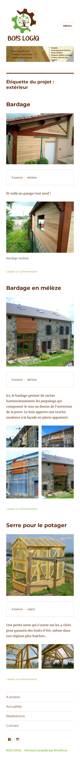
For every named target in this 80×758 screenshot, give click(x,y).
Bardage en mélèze (33, 288)
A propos (13, 697)
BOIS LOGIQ (13, 750)
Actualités (14, 706)
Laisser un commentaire (21, 271)
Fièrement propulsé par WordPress (45, 750)
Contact (12, 726)
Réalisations (15, 716)
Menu (67, 25)
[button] (22, 436)
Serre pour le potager (36, 525)
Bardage (18, 104)
